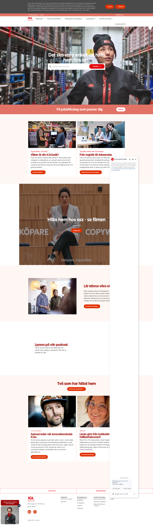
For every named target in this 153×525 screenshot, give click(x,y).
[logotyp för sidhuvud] (30, 19)
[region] (124, 326)
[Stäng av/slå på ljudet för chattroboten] (133, 159)
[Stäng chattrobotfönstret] (136, 159)
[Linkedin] (29, 512)
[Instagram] (35, 512)
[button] (119, 15)
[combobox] (68, 66)
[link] (66, 499)
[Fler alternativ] (113, 494)
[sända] (135, 494)
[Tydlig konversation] (130, 159)
